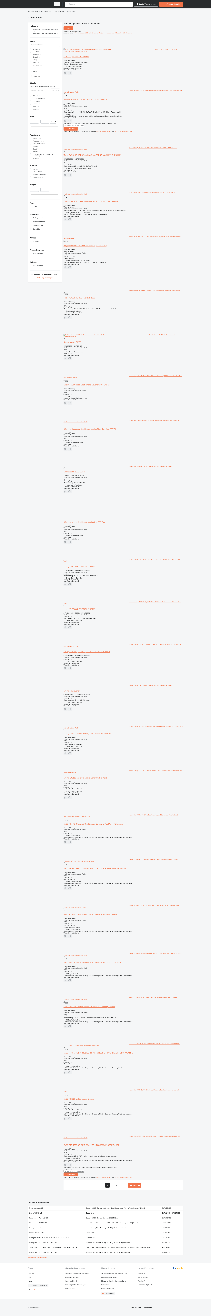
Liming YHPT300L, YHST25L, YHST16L (80, 566)
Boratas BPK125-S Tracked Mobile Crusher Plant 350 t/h (87, 99)
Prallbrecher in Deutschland (37, 1257)
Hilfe (29, 1277)
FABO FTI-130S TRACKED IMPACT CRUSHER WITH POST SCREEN (93, 962)
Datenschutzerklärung (72, 1277)
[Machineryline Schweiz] (39, 4)
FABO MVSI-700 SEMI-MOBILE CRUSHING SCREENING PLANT (91, 914)
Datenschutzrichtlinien (103, 131)
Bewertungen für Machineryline (75, 1285)
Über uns (31, 1273)
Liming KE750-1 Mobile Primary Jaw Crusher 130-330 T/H (87, 733)
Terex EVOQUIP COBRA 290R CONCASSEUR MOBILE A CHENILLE (92, 155)
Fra (34, 1290)
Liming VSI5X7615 (35, 1213)
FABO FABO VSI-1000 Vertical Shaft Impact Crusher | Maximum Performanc (95, 868)
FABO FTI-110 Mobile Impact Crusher (79, 1099)
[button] (66, 73)
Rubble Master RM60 (72, 342)
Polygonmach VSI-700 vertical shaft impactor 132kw (85, 246)
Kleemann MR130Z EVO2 (74, 472)
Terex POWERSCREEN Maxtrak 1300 (79, 298)
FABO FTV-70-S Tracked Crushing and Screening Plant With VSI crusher (93, 824)
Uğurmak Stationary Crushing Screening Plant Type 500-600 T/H (90, 429)
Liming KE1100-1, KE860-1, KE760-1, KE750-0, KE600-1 (87, 652)
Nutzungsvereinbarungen (124, 131)
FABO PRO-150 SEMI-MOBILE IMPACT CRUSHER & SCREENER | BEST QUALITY (98, 1053)
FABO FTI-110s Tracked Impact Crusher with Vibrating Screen (89, 1007)
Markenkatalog (70, 1288)
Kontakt (30, 1281)
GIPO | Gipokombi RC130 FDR (76, 57)
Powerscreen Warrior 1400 (38, 1218)
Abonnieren (71, 129)
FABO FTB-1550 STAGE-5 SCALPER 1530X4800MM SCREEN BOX (91, 1145)
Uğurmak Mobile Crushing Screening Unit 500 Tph (84, 522)
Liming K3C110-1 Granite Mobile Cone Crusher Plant (85, 778)
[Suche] (67, 4)
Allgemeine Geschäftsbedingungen (77, 1273)
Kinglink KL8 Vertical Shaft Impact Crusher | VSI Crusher (87, 385)
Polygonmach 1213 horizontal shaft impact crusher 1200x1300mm (91, 201)
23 (123, 1185)
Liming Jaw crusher (72, 691)
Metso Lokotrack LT (36, 1208)
